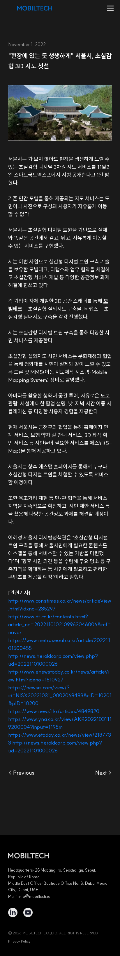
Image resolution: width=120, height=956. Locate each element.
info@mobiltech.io (34, 896)
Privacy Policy (19, 941)
